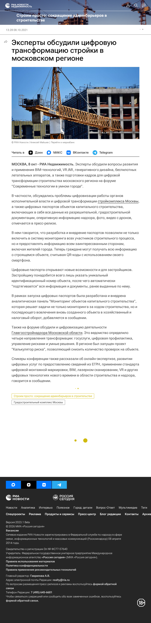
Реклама (35, 514)
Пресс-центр (87, 514)
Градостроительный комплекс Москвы (38, 402)
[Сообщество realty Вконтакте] (44, 485)
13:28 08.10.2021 (17, 30)
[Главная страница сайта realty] (25, 5)
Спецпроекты (15, 514)
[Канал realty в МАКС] (13, 485)
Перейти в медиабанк (63, 142)
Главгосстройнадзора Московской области (47, 333)
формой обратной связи (22, 600)
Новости (11, 507)
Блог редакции (110, 514)
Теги (144, 507)
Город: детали (83, 507)
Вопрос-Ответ (105, 507)
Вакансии (12, 530)
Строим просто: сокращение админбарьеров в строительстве (53, 396)
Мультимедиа (128, 507)
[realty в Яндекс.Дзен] (28, 485)
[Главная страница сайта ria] (6, 5)
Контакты (131, 514)
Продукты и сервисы (59, 514)
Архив (146, 514)
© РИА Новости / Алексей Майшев (30, 142)
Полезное (63, 507)
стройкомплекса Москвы (118, 201)
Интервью (46, 507)
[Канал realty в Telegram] (59, 485)
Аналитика (28, 507)
